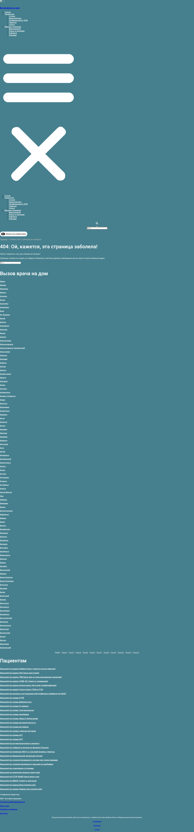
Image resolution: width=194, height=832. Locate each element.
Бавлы (2, 507)
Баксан (3, 526)
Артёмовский (5, 459)
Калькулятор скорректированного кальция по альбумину (26, 764)
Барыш (3, 563)
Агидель (3, 296)
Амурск (3, 378)
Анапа (2, 385)
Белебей (3, 589)
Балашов (3, 544)
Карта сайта (4, 806)
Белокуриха (5, 611)
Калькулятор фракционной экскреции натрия (21, 756)
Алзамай (3, 359)
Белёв (2, 592)
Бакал (2, 522)
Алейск (3, 337)
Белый (2, 637)
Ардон (2, 426)
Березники (4, 644)
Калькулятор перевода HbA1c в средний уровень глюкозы (27, 752)
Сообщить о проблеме (8, 809)
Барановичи (5, 555)
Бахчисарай (5, 570)
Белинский (4, 596)
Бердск (3, 640)
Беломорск (4, 614)
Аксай (2, 318)
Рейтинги (13, 33)
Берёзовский (5, 648)
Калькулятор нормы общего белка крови (19, 718)
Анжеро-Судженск (7, 396)
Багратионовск (6, 511)
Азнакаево (4, 307)
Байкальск (4, 515)
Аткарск (3, 481)
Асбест (3, 466)
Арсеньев (4, 444)
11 (128, 652)
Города (8, 12)
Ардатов (3, 422)
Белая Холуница (6, 581)
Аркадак (3, 433)
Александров (5, 341)
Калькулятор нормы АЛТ (11, 739)
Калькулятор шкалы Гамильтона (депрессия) (21, 789)
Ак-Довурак (5, 315)
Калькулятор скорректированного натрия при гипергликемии (29, 760)
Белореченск (5, 626)
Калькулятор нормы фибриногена (15, 702)
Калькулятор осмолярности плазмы (17, 768)
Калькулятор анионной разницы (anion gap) (20, 772)
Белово (3, 600)
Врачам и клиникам (13, 27)
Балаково (4, 533)
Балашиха (4, 540)
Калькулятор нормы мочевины (14, 727)
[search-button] (97, 223)
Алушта (3, 370)
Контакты (4, 813)
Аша (1, 496)
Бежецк (3, 574)
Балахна (3, 537)
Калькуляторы (15, 18)
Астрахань (4, 478)
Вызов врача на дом (10, 8)
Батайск (3, 566)
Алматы (3, 363)
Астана (3, 474)
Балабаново (5, 529)
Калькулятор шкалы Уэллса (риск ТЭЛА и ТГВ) (21, 689)
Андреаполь (5, 392)
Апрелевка (4, 407)
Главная (4, 239)
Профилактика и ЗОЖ (18, 20)
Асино (2, 470)
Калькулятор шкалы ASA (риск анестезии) (19, 673)
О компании (97, 821)
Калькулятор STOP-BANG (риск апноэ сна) (19, 777)
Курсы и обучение (16, 31)
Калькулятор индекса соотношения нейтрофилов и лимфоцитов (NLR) (33, 694)
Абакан (3, 285)
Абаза (2, 281)
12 (136, 652)
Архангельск (5, 463)
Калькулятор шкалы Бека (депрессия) (18, 785)
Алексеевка (5, 352)
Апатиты (3, 404)
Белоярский (5, 633)
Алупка (3, 367)
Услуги (12, 25)
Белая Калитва (6, 577)
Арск (2, 448)
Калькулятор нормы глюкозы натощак (18, 731)
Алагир (3, 322)
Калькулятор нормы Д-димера (14, 706)
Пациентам (9, 14)
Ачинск (3, 489)
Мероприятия (15, 29)
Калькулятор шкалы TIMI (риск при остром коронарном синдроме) (31, 677)
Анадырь (4, 381)
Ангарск (3, 389)
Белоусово (4, 629)
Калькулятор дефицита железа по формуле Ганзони (24, 747)
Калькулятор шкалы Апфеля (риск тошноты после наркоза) (27, 669)
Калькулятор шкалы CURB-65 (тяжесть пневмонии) (24, 681)
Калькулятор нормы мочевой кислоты (18, 723)
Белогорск (4, 603)
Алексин (3, 355)
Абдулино (4, 289)
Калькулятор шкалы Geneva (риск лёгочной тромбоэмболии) (28, 685)
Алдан (2, 333)
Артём (2, 452)
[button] (38, 115)
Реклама (13, 35)
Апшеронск (4, 411)
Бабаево (3, 500)
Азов (2, 311)
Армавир (3, 437)
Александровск (6, 344)
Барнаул (3, 559)
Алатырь (3, 330)
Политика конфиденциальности (12, 802)
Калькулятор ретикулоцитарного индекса (19, 743)
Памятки (13, 23)
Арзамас (3, 429)
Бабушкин (4, 503)
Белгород (4, 585)
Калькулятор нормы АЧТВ (12, 698)
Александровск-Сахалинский (12, 348)
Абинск (3, 293)
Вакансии (97, 825)
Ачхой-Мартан (6, 492)
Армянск (3, 441)
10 (121, 652)
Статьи (12, 16)
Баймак (3, 518)
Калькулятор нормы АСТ (11, 735)
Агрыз (2, 300)
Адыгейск (4, 304)
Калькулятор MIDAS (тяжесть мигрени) (18, 781)
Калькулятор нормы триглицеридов (17, 710)
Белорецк (4, 622)
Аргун (2, 418)
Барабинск (4, 552)
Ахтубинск (4, 485)
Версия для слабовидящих (15, 234)
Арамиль (3, 415)
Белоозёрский (6, 618)
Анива (2, 400)
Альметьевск (5, 374)
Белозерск (4, 607)
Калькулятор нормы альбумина (14, 714)
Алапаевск (4, 326)
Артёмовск (4, 455)
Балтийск (4, 548)
